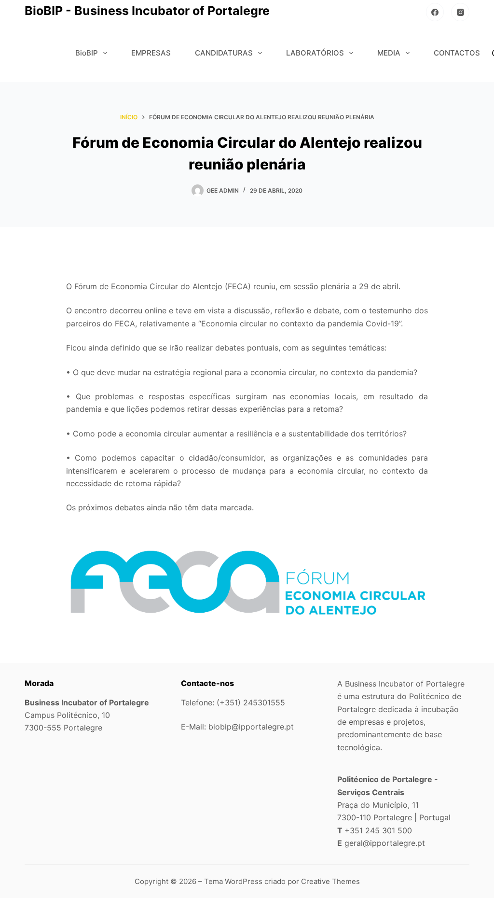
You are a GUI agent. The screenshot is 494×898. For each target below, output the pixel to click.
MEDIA (388, 52)
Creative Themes (330, 881)
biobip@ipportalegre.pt (251, 726)
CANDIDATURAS (224, 52)
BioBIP (86, 52)
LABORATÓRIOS (315, 52)
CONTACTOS (457, 52)
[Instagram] (460, 12)
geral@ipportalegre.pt (384, 843)
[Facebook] (435, 12)
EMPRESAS (151, 52)
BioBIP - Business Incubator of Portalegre (147, 10)
